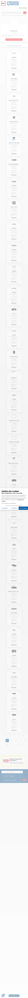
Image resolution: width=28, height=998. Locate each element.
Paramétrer (14, 508)
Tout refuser (5, 508)
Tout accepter (23, 508)
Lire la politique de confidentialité (8, 503)
